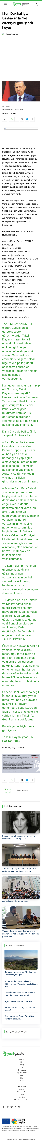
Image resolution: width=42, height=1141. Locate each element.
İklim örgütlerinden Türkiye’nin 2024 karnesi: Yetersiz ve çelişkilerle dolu (21, 984)
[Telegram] (27, 119)
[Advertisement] (21, 59)
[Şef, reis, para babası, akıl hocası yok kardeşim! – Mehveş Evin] (21, 822)
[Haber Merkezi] (3, 34)
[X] (22, 119)
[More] (32, 119)
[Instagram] (7, 1106)
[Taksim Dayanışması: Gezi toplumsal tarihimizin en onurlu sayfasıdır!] (21, 855)
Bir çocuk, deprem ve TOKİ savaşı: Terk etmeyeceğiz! (20, 973)
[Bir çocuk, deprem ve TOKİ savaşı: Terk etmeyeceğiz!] (21, 960)
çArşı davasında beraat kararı (15, 901)
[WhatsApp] (11, 119)
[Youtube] (19, 1106)
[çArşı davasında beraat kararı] (21, 887)
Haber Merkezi (11, 34)
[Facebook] (16, 119)
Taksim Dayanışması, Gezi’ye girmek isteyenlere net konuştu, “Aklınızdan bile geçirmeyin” (20, 934)
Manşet (13, 113)
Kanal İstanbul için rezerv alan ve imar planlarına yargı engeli (19, 993)
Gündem (5, 113)
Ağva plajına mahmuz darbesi (18, 1001)
